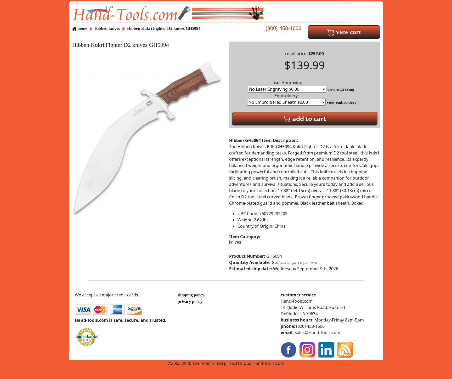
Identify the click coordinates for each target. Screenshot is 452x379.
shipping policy (191, 295)
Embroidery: (286, 96)
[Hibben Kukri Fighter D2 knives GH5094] (147, 138)
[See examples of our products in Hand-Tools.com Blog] (345, 349)
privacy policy (190, 301)
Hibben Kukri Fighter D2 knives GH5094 (163, 28)
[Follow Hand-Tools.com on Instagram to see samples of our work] (307, 349)
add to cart (308, 118)
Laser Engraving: (286, 82)
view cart (348, 31)
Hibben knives (107, 28)
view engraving (340, 89)
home (81, 28)
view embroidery (342, 102)
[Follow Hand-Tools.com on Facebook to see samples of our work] (288, 349)
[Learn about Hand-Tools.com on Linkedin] (326, 349)
